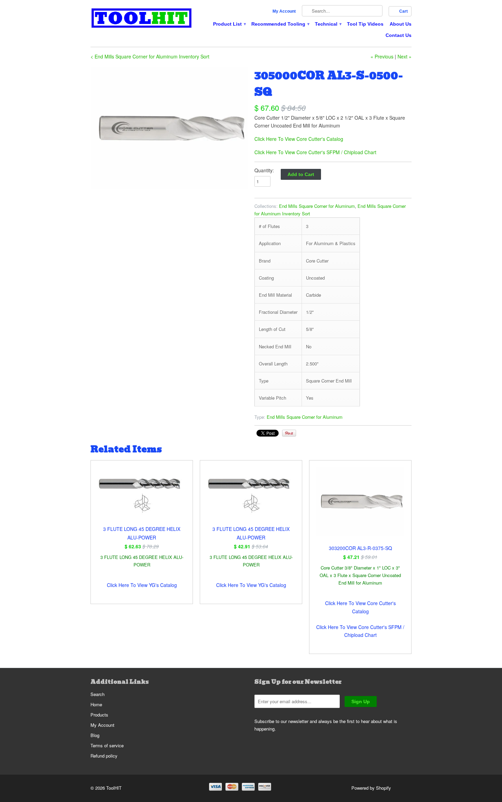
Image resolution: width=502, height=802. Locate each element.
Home (96, 704)
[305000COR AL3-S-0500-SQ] (169, 128)
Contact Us (399, 35)
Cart (403, 11)
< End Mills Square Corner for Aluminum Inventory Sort (149, 56)
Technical (328, 24)
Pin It (289, 433)
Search (97, 694)
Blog (94, 735)
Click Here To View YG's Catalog (142, 585)
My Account (284, 11)
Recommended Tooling (280, 24)
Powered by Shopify (371, 788)
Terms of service (107, 745)
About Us (401, 24)
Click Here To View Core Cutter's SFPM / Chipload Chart (315, 152)
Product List (229, 24)
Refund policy (103, 755)
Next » (405, 56)
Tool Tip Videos (365, 24)
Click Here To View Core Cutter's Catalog (298, 138)
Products (99, 714)
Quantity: (264, 170)
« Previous (382, 56)
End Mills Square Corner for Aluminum (317, 206)
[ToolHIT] (141, 19)
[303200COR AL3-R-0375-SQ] (360, 505)
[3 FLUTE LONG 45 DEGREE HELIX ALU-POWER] (142, 496)
